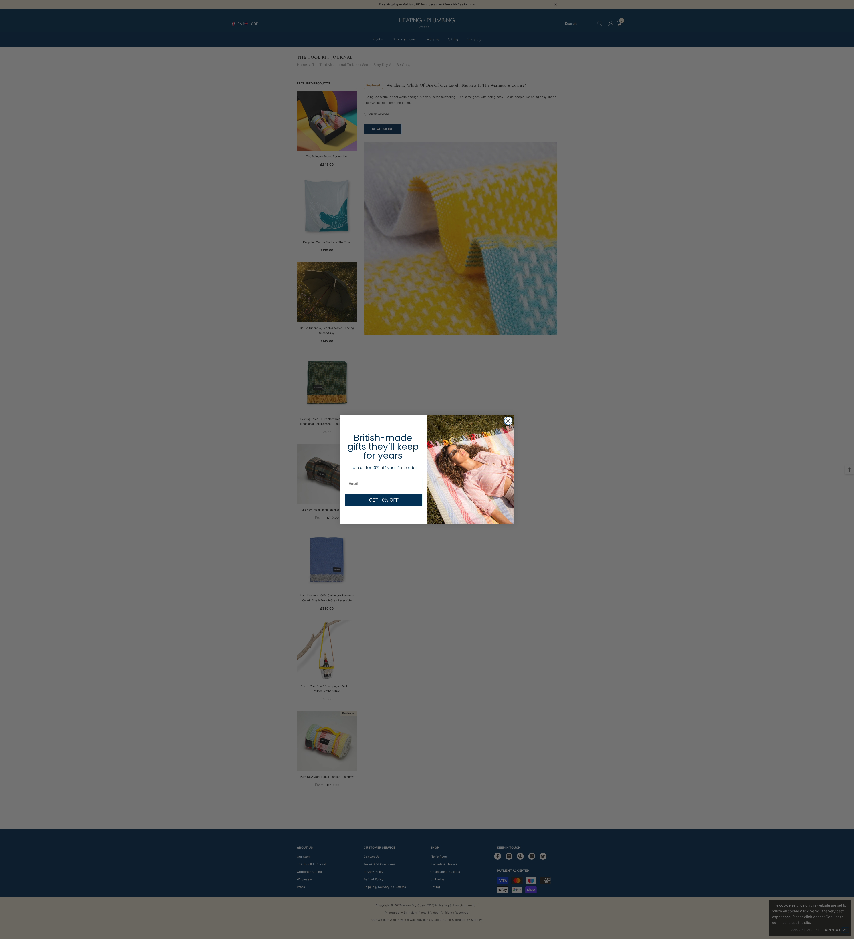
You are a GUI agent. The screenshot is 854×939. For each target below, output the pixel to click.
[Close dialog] (508, 421)
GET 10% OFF (384, 499)
